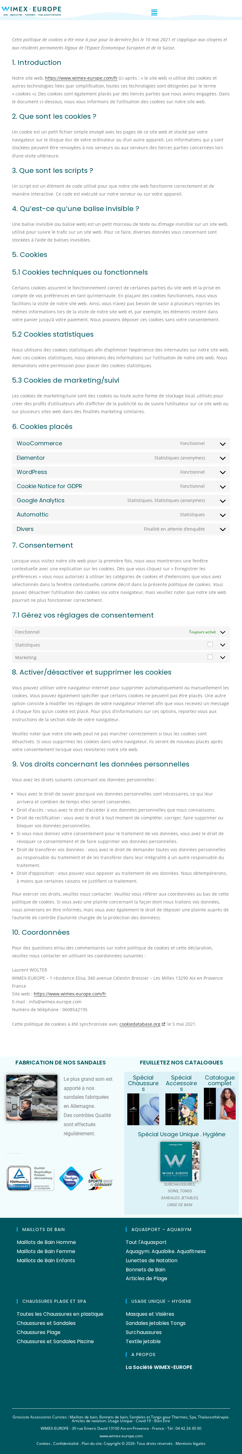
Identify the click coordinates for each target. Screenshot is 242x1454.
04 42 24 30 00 (188, 1428)
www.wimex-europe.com (121, 1436)
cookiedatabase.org (139, 1024)
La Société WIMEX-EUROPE (159, 1367)
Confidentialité (66, 1443)
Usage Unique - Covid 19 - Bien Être (139, 1420)
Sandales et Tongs (146, 1417)
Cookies (43, 1443)
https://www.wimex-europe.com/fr (81, 78)
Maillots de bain (83, 1417)
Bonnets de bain (113, 1417)
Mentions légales (190, 1443)
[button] (154, 12)
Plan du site (92, 1443)
